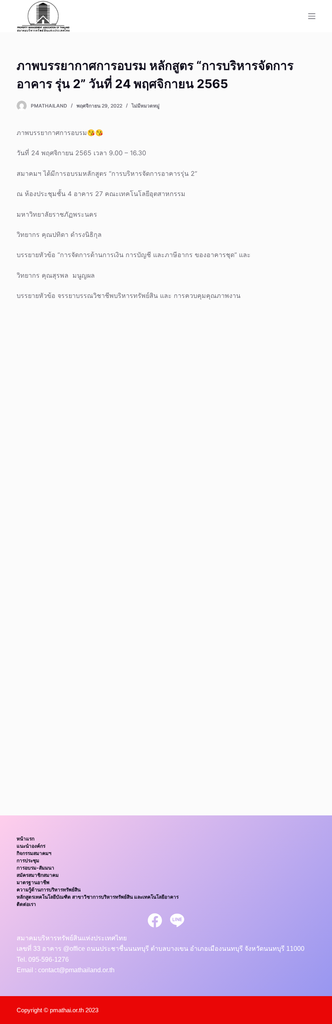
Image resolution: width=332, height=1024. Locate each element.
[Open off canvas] (311, 16)
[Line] (177, 920)
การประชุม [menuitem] (28, 860)
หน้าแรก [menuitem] (25, 839)
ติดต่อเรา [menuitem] (26, 904)
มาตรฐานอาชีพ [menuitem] (33, 882)
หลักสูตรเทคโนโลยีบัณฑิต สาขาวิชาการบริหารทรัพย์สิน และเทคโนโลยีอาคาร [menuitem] (98, 897)
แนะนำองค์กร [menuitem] (31, 846)
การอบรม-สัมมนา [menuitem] (35, 868)
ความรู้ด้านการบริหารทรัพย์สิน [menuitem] (49, 890)
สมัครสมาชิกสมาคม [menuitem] (38, 875)
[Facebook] (155, 920)
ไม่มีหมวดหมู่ (146, 106)
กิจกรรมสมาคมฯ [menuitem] (34, 853)
